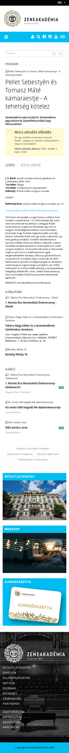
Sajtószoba (12, 722)
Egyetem (9, 672)
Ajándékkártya (18, 582)
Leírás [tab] (10, 165)
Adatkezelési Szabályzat (20, 454)
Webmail (9, 688)
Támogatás (12, 698)
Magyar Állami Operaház (18, 392)
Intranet (10, 693)
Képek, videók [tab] (31, 165)
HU (60, 2)
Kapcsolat (11, 727)
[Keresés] (54, 53)
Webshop (12, 529)
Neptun (9, 683)
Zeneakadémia (12, 412)
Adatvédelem (13, 712)
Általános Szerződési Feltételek (32, 448)
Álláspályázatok (16, 678)
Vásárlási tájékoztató (47, 454)
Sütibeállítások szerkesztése (33, 459)
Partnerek (11, 703)
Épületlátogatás (19, 476)
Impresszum (12, 717)
